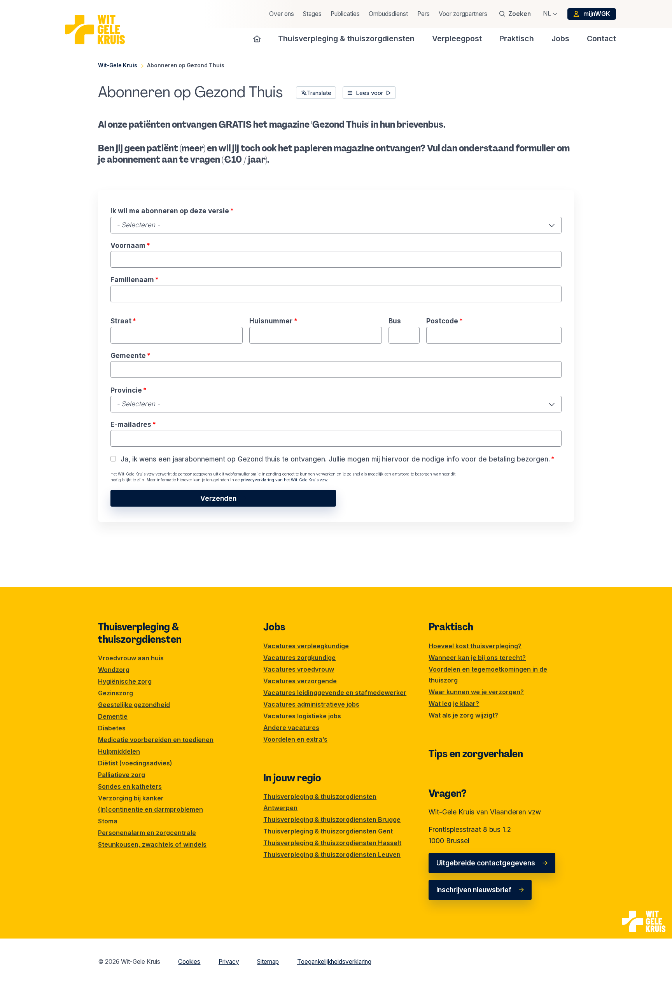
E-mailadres (133, 424)
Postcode (444, 321)
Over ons (281, 14)
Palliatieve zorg (121, 775)
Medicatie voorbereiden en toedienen (156, 740)
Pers (423, 14)
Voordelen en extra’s (295, 739)
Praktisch (451, 626)
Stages (312, 14)
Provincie (128, 390)
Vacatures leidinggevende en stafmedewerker (334, 693)
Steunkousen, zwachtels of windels (152, 844)
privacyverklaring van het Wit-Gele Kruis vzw (284, 479)
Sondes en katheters (130, 786)
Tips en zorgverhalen (476, 753)
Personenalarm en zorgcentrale (147, 833)
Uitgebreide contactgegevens (485, 863)
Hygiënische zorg (125, 681)
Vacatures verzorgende (300, 681)
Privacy (229, 961)
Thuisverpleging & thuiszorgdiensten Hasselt (332, 843)
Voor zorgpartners (463, 14)
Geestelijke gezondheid (134, 705)
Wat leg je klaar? (454, 703)
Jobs (274, 626)
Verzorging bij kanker (131, 798)
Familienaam (134, 279)
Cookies (189, 961)
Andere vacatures (291, 728)
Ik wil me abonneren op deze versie (172, 211)
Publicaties (345, 14)
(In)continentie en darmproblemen (150, 809)
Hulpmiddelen (119, 751)
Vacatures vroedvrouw (298, 669)
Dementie (113, 716)
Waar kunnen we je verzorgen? (476, 692)
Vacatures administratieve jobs (311, 704)
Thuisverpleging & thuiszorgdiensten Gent (328, 831)
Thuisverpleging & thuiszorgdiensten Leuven (332, 854)
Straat (123, 321)
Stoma (107, 821)
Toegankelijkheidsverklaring (334, 961)
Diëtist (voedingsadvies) (135, 763)
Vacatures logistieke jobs (302, 716)
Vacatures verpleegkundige (306, 646)
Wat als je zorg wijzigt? (463, 715)
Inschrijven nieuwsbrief (473, 890)
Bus (394, 321)
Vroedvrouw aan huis (131, 658)
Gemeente (130, 355)
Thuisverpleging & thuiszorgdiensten (140, 633)
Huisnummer (273, 321)
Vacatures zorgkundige (299, 657)
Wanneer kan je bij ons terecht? (477, 657)
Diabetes (112, 728)
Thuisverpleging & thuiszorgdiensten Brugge (332, 819)
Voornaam (130, 245)
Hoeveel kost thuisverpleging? (475, 646)
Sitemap (268, 961)
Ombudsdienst (388, 14)
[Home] (257, 38)
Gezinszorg (115, 693)
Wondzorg (114, 670)
